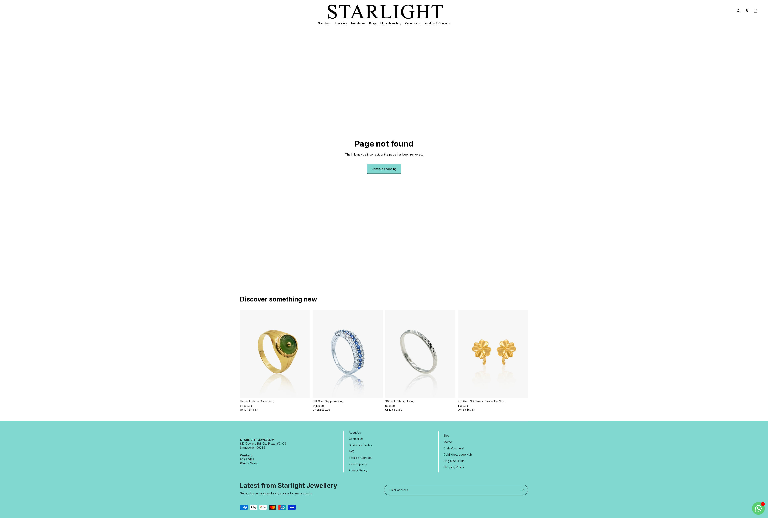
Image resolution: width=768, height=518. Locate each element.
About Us (355, 432)
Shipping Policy (454, 467)
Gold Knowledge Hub (458, 454)
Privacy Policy (358, 470)
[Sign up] (522, 490)
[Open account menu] (746, 10)
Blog (447, 435)
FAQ (351, 451)
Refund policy (358, 464)
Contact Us (356, 438)
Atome (448, 442)
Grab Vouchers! (454, 448)
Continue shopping (384, 169)
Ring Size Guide (454, 461)
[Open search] (738, 10)
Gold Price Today (360, 445)
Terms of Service (360, 457)
